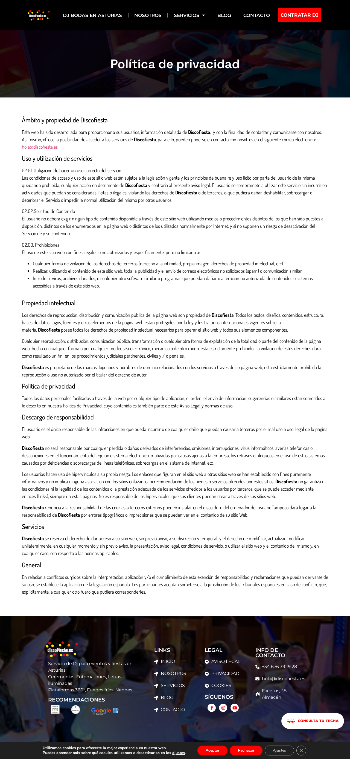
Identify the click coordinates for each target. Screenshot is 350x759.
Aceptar (212, 750)
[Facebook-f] (212, 708)
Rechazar (246, 750)
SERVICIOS (186, 15)
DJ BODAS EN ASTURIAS (92, 15)
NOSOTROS (148, 15)
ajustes (178, 753)
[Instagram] (223, 708)
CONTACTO (256, 15)
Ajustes (279, 750)
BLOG (224, 15)
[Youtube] (235, 708)
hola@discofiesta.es (40, 147)
